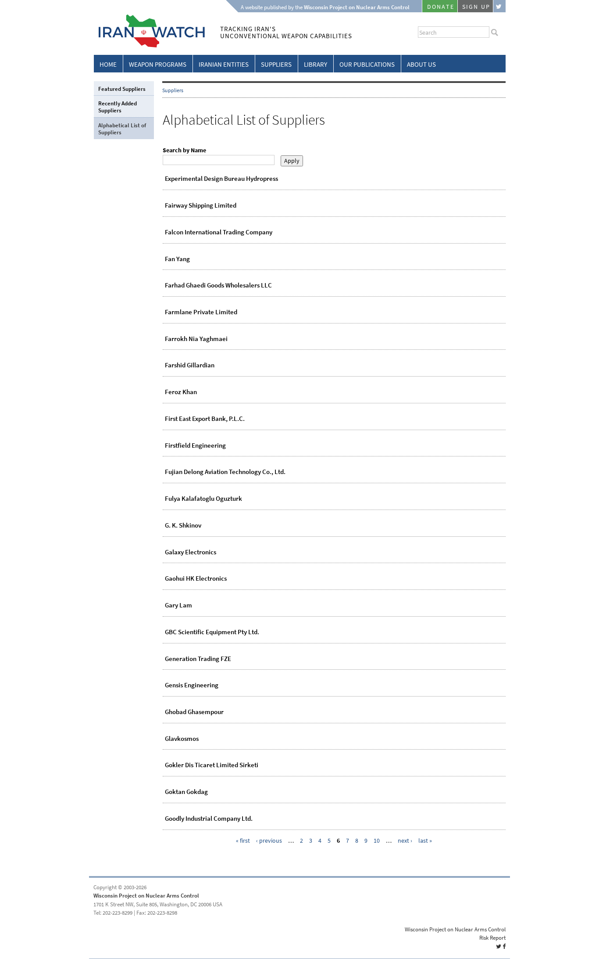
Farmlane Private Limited (201, 312)
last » (425, 841)
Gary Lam (178, 605)
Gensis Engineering (191, 685)
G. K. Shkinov (183, 525)
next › (405, 841)
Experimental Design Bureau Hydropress (221, 178)
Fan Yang (177, 259)
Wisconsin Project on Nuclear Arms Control (146, 895)
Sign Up (476, 7)
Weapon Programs (157, 64)
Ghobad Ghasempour (194, 712)
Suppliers (276, 64)
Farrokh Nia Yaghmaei (196, 338)
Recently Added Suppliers (117, 107)
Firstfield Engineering (195, 445)
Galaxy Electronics (190, 552)
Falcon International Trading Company (218, 232)
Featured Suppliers (122, 89)
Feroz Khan (181, 392)
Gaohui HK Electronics (196, 578)
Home (108, 64)
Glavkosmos (182, 738)
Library (315, 64)
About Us (421, 64)
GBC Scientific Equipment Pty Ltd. (212, 632)
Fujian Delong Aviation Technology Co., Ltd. (225, 471)
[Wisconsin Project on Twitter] (499, 6)
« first (243, 841)
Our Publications (367, 64)
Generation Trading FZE (198, 658)
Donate (440, 7)
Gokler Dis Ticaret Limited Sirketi (211, 765)
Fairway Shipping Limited (200, 205)
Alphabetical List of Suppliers (122, 129)
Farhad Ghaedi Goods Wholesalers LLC (218, 285)
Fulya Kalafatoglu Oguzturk (203, 498)
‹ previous (269, 841)
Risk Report (492, 937)
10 (377, 841)
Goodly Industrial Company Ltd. (209, 818)
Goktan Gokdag (186, 791)
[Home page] (149, 46)
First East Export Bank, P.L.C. (205, 418)
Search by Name (184, 150)
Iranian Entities (224, 64)
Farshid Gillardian (189, 365)
